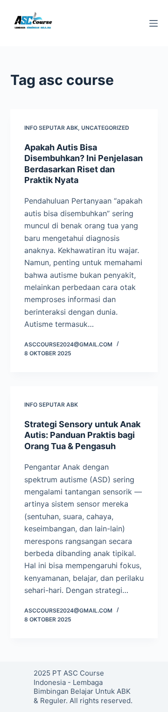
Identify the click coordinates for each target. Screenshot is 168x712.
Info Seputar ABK (51, 127)
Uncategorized (105, 127)
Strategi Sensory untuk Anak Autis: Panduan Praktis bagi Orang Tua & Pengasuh (82, 435)
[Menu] (153, 23)
